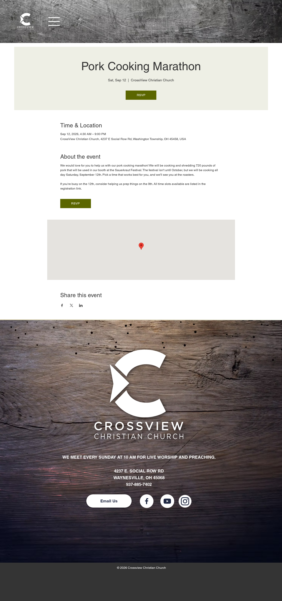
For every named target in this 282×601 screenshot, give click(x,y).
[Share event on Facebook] (62, 305)
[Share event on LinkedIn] (81, 305)
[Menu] (54, 21)
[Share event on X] (71, 305)
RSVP (141, 95)
